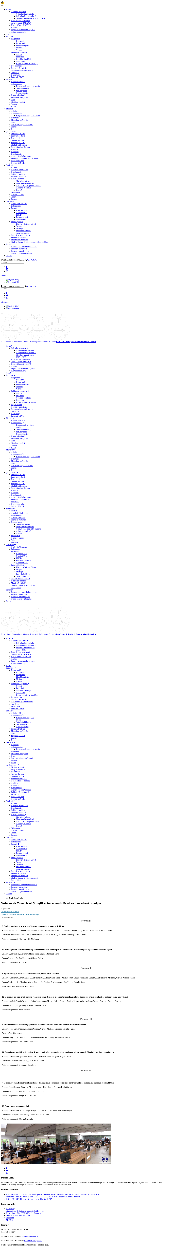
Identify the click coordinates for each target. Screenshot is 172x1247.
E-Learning (10, 1209)
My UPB (9, 1220)
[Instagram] (7, 271)
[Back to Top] (2, 3)
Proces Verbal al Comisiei (10, 912)
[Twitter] (7, 269)
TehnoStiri (10, 1218)
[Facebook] (6, 267)
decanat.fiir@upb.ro (30, 1236)
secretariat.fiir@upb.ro (33, 1240)
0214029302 (32, 260)
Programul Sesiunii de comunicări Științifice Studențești (20, 914)
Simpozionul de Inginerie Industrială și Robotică (25, 1211)
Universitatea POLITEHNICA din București (24, 1213)
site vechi (4, 275)
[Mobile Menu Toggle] (2, 5)
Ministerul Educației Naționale (18, 1215)
